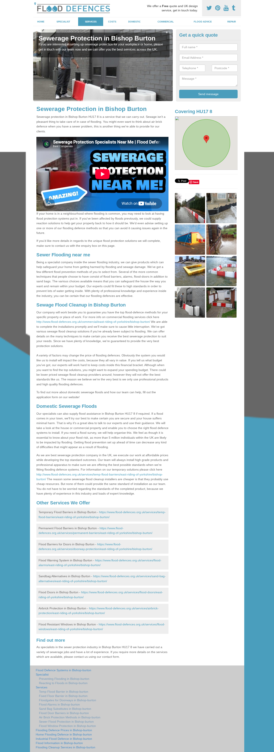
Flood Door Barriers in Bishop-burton (64, 713)
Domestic (134, 21)
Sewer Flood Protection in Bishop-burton (66, 721)
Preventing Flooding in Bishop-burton (64, 678)
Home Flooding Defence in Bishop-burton (64, 734)
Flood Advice (203, 21)
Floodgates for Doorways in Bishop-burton (67, 700)
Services (91, 21)
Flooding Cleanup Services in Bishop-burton (65, 747)
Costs (112, 21)
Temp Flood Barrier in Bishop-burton (63, 691)
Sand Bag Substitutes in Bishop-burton (65, 708)
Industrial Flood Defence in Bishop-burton (64, 738)
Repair (231, 21)
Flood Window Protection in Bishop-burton (67, 726)
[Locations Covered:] (35, 3)
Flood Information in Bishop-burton (59, 743)
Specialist (63, 21)
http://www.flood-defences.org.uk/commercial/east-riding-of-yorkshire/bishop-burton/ (93, 321)
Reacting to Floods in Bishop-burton (63, 683)
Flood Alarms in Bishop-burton (59, 704)
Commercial (166, 21)
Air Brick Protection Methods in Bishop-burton (69, 717)
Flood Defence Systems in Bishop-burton (63, 670)
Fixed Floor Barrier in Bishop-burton (63, 696)
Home (40, 21)
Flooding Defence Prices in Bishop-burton (64, 730)
